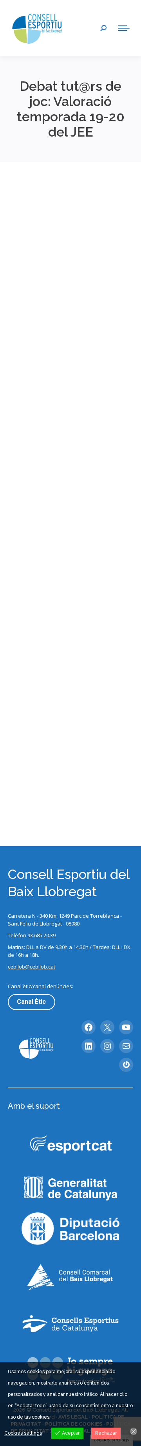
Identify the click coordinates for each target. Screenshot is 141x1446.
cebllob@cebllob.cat (31, 966)
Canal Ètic (31, 1001)
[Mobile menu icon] (123, 28)
